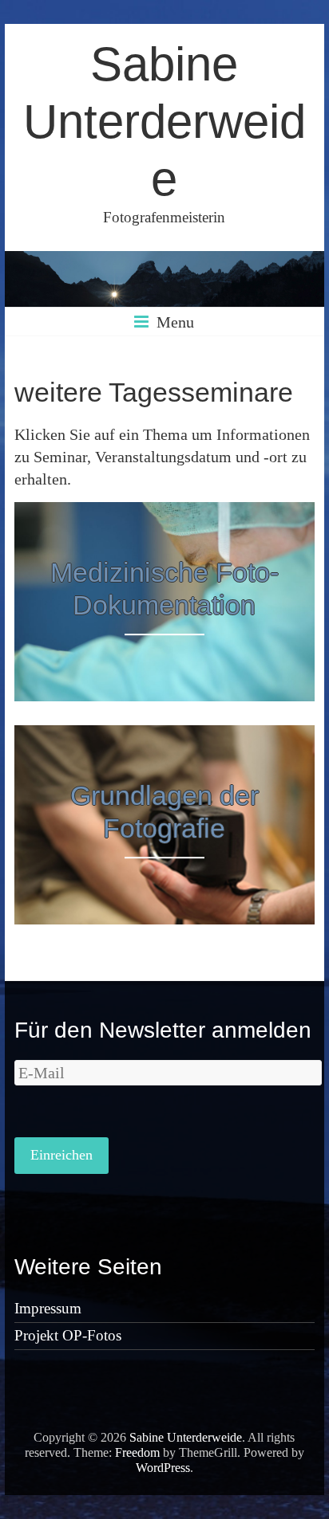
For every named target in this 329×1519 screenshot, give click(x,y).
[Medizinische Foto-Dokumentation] (164, 513)
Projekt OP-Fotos (67, 1335)
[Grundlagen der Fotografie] (164, 736)
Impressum (47, 1308)
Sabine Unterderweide (164, 121)
